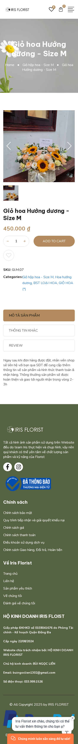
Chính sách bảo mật (17, 512)
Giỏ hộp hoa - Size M (41, 65)
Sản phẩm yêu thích (17, 588)
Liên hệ (8, 581)
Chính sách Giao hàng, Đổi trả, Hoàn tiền (32, 549)
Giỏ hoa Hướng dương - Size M (47, 67)
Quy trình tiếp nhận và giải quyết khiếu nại (34, 520)
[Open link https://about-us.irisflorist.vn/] (25, 429)
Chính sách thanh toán (19, 535)
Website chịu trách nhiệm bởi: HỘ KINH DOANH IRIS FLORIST (38, 652)
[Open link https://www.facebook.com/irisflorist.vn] (7, 467)
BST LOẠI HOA (45, 283)
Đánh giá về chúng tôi (19, 603)
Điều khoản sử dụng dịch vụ (23, 542)
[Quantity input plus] (24, 241)
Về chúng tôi (12, 595)
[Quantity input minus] (7, 241)
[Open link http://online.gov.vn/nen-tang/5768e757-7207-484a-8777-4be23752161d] (27, 484)
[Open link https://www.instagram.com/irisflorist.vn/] (18, 467)
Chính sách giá (13, 527)
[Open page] (17, 9)
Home (12, 65)
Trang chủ (10, 573)
